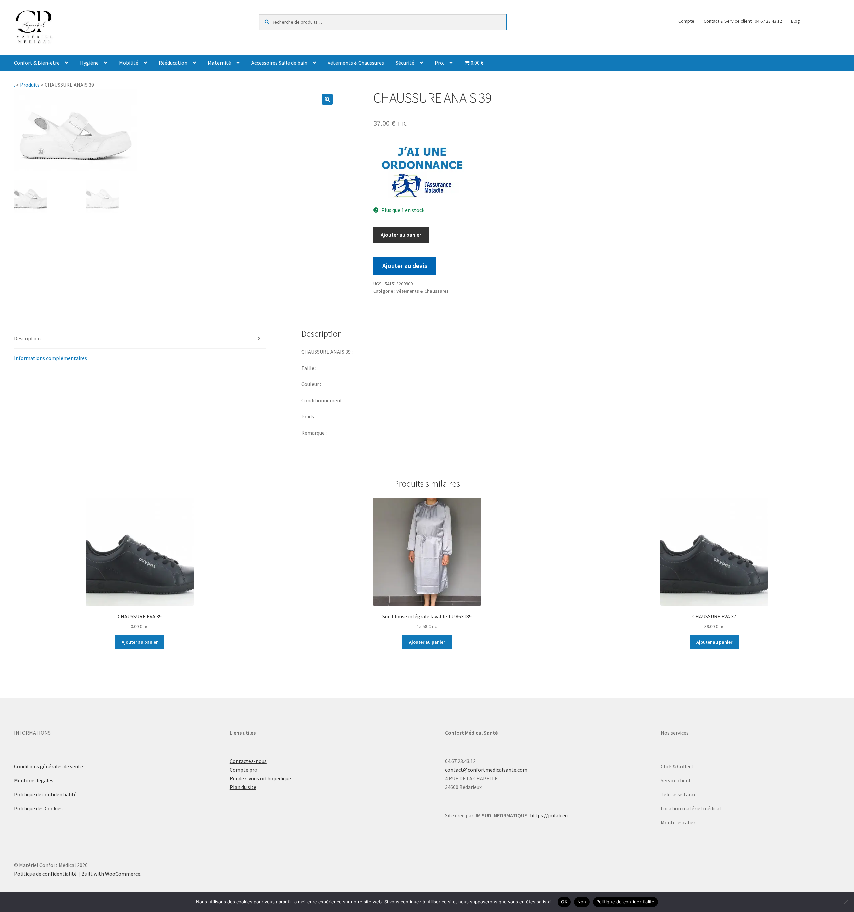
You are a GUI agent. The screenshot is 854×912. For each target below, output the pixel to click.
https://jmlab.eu (549, 815)
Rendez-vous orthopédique (260, 778)
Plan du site (243, 787)
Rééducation (173, 62)
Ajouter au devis (404, 266)
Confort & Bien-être (37, 62)
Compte (686, 21)
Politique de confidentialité (45, 794)
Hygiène (89, 62)
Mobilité (128, 62)
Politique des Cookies (38, 808)
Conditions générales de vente (48, 766)
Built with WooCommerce (110, 873)
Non (581, 901)
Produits (30, 84)
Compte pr (242, 769)
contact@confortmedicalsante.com (486, 769)
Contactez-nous (248, 761)
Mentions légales (33, 780)
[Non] (845, 902)
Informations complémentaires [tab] (50, 358)
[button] (327, 99)
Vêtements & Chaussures (356, 62)
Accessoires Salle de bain (279, 62)
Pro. (439, 62)
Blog (795, 21)
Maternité (219, 62)
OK (564, 901)
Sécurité (405, 62)
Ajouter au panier (401, 234)
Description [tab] (27, 338)
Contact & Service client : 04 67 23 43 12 (743, 21)
